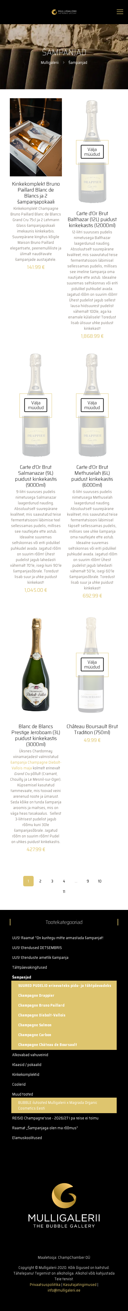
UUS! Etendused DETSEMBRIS (37, 948)
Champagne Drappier (36, 995)
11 (64, 891)
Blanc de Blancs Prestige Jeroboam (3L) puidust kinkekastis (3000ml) (35, 735)
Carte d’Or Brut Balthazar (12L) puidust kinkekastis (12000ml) (92, 219)
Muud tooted (22, 1094)
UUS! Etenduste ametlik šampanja (40, 957)
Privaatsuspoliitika (45, 1284)
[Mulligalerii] (64, 12)
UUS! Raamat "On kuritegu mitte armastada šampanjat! (57, 938)
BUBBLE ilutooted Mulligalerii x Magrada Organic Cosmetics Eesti (57, 1105)
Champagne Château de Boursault (47, 1045)
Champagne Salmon (34, 1025)
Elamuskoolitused (27, 1138)
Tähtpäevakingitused (29, 967)
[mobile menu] (120, 12)
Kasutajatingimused (79, 1284)
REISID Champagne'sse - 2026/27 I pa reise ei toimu (55, 1118)
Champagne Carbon (34, 1035)
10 (100, 881)
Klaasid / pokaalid (26, 1065)
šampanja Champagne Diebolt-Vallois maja (35, 765)
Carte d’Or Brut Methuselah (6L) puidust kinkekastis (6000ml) (92, 476)
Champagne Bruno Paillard (41, 1005)
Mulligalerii (50, 62)
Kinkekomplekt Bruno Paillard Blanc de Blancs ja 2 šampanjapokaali (36, 193)
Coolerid (19, 1084)
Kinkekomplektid (25, 1074)
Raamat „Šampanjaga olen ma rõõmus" (45, 1128)
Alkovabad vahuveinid (30, 1055)
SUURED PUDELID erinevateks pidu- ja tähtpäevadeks (64, 985)
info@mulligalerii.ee (64, 1290)
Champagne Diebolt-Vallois (41, 1015)
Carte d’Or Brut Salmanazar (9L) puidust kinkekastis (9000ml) (36, 476)
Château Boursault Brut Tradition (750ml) (92, 729)
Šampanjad (21, 977)
